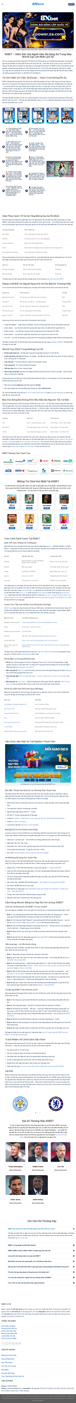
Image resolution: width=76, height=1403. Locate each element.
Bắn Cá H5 (21, 670)
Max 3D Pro (15, 713)
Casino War (51, 645)
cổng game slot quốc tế (26, 667)
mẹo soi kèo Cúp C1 (28, 446)
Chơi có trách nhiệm (8, 1338)
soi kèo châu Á (15, 446)
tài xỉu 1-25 (23, 593)
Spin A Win (44, 645)
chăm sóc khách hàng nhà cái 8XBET (37, 853)
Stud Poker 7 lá (26, 627)
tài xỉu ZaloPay (42, 593)
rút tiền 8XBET (21, 960)
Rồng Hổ (55, 640)
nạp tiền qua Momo (58, 818)
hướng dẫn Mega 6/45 (19, 704)
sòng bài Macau (26, 654)
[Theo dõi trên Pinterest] (16, 1343)
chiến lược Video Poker (44, 652)
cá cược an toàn (26, 1066)
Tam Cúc (54, 676)
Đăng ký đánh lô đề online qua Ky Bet (15, 731)
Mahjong (68, 670)
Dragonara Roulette (38, 636)
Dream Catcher (35, 645)
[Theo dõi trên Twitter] (9, 1343)
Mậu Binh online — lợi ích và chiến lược (38, 676)
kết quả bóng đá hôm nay (42, 597)
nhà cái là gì (44, 100)
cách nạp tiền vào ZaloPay (43, 818)
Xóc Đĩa (32, 640)
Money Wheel (26, 645)
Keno (5, 718)
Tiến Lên (22, 676)
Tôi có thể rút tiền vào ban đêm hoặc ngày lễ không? (26, 1283)
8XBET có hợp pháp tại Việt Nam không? (22, 1245)
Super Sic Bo (26, 640)
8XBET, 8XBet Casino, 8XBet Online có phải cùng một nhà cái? (29, 1250)
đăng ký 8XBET (17, 922)
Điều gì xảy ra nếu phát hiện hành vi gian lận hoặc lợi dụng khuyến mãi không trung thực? (38, 1267)
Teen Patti (21, 682)
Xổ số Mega (7, 704)
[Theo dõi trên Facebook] (3, 1343)
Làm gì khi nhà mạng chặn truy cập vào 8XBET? (24, 1256)
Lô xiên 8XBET (8, 727)
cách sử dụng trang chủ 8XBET (52, 1032)
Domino (63, 676)
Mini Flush (66, 645)
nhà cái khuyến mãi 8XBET (57, 882)
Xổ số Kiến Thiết (9, 709)
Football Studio (26, 631)
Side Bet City (26, 647)
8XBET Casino (8, 608)
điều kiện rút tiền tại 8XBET (30, 825)
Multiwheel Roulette (50, 636)
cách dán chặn (22, 1035)
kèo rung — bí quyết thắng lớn (54, 595)
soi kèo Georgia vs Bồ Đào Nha (29, 442)
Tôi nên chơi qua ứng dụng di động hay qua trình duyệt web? (28, 1272)
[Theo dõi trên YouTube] (19, 1343)
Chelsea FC (5, 302)
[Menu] (2, 4)
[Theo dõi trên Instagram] (6, 1343)
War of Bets (59, 645)
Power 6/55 (7, 713)
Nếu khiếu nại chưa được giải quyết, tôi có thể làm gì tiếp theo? (30, 1261)
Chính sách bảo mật (8, 1331)
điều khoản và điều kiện (39, 1066)
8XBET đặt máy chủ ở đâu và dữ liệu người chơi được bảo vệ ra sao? (31, 1229)
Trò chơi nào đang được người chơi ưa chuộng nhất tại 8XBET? (30, 1277)
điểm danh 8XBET (31, 889)
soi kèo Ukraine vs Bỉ (60, 439)
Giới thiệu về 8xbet (8, 1326)
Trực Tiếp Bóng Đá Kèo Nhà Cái (12, 1376)
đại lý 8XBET (44, 882)
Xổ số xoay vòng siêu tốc (12, 722)
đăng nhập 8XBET (42, 937)
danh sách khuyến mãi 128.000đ (47, 889)
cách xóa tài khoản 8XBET (55, 1066)
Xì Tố (59, 676)
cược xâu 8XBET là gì (28, 590)
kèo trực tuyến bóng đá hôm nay (35, 393)
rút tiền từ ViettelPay (19, 822)
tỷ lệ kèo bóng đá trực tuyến (62, 597)
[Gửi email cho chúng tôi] (13, 1343)
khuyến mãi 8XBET (56, 868)
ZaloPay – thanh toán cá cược (24, 818)
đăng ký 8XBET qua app (33, 922)
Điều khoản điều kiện (9, 1333)
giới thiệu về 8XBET (57, 342)
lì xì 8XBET (61, 889)
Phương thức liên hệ (9, 1328)
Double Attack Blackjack (44, 622)
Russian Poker (36, 627)
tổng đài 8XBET (19, 853)
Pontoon (54, 622)
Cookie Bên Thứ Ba (8, 1336)
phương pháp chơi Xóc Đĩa (44, 640)
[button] (4, 1104)
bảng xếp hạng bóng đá (57, 393)
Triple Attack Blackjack (29, 622)
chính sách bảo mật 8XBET (54, 279)
